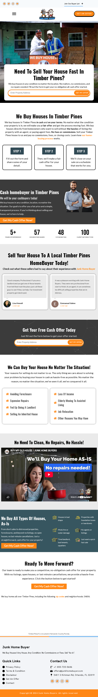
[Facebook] (4, 3)
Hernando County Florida (59, 634)
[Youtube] (17, 3)
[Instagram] (13, 3)
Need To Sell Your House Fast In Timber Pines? (49, 74)
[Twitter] (8, 3)
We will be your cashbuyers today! (18, 198)
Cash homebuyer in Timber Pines (29, 192)
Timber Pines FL (34, 634)
